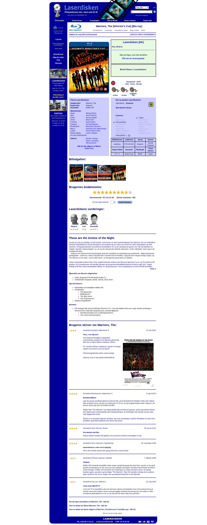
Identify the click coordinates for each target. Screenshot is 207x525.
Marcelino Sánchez (93, 126)
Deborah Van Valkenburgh (96, 129)
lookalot (95, 330)
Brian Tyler (90, 120)
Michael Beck (91, 113)
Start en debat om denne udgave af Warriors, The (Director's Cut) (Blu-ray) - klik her (102, 509)
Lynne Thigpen (91, 133)
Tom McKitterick (92, 124)
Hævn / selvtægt (92, 141)
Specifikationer (97, 30)
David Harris (90, 122)
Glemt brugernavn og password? (58, 44)
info (154, 7)
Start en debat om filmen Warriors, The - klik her (88, 506)
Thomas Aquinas (98, 458)
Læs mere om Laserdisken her (77, 15)
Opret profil (58, 48)
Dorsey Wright (91, 118)
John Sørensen (97, 443)
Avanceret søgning (143, 15)
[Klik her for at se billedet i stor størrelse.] (76, 182)
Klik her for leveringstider (133, 58)
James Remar (91, 115)
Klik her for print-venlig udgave (112, 513)
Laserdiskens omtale (121, 30)
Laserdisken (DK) (133, 42)
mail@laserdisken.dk (104, 522)
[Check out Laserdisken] (56, 29)
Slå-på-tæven (91, 143)
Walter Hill (90, 108)
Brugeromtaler (134, 30)
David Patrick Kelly (93, 131)
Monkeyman (96, 394)
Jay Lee (95, 482)
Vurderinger (108, 30)
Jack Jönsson (97, 428)
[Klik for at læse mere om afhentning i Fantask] (58, 105)
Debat (143, 30)
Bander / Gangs (92, 139)
